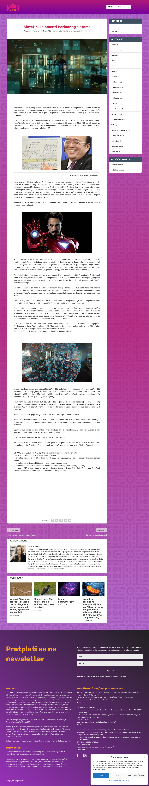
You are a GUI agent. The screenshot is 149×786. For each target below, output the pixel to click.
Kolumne (114, 31)
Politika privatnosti (118, 170)
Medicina (114, 77)
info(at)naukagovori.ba (15, 781)
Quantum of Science (118, 119)
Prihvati (101, 775)
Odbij (118, 775)
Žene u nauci (115, 152)
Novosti (114, 103)
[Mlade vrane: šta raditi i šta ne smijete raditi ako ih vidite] (45, 589)
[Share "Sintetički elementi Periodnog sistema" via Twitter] (57, 520)
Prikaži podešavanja (136, 775)
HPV (112, 26)
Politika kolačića (117, 165)
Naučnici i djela (116, 82)
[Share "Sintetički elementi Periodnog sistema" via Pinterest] (61, 520)
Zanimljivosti (86, 31)
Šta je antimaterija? (66, 600)
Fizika (54, 31)
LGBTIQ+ (114, 71)
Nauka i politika (116, 93)
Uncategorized (74, 31)
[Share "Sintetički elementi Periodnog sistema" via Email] (70, 520)
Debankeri (114, 44)
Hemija (65, 31)
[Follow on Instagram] (85, 756)
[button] (145, 757)
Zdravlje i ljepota (117, 146)
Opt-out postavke (113, 780)
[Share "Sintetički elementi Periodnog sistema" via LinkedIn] (65, 520)
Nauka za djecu (116, 98)
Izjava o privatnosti (124, 780)
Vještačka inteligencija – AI (120, 130)
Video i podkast (116, 125)
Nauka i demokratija (118, 87)
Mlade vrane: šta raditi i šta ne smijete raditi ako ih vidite (44, 603)
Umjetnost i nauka (117, 136)
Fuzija (60, 31)
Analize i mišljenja (117, 50)
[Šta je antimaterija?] (69, 589)
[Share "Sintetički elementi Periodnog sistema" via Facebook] (52, 520)
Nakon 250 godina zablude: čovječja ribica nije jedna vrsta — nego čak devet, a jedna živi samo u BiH (20, 606)
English (113, 60)
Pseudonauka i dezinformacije (121, 109)
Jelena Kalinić (37, 31)
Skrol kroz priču (116, 114)
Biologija (114, 55)
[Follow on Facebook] (77, 756)
